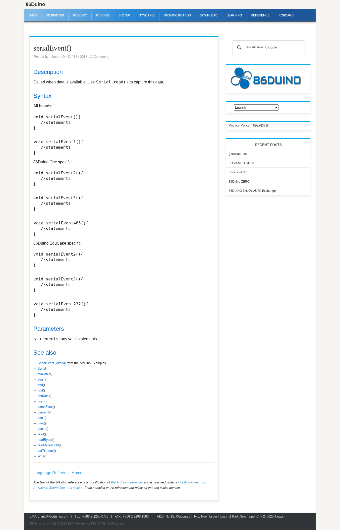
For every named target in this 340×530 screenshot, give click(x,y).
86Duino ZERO (239, 181)
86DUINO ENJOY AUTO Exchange (252, 190)
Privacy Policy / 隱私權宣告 (249, 125)
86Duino (35, 4)
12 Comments (99, 57)
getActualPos (238, 153)
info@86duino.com (54, 516)
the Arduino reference (126, 482)
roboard (55, 57)
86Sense (103, 15)
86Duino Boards (177, 15)
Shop (33, 15)
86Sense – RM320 (241, 163)
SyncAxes (147, 15)
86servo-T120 (238, 172)
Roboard (286, 15)
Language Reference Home (57, 473)
